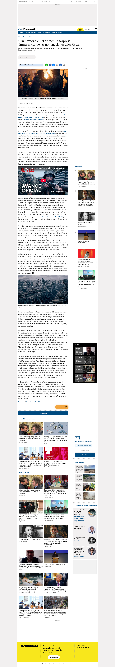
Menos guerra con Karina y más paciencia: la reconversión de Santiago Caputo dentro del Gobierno (29, 517)
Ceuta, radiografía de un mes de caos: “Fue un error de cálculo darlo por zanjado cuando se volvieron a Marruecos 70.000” (30, 464)
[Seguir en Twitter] (77, 647)
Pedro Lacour (22, 522)
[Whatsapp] (46, 65)
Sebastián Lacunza (23, 442)
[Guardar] (64, 65)
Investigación (46, 32)
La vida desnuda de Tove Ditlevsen (30, 539)
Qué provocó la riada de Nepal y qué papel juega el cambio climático (79, 478)
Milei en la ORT (30, 1)
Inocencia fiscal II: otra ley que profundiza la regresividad (28, 588)
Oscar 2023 (37, 401)
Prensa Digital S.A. (46, 663)
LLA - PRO (78, 1)
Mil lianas (94, 1)
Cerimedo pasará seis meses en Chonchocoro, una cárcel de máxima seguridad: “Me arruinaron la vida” (31, 566)
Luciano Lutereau (89, 1)
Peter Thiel (39, 1)
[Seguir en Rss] (88, 647)
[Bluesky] (53, 65)
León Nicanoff (47, 617)
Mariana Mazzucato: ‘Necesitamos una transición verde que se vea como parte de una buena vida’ (79, 487)
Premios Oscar (24, 36)
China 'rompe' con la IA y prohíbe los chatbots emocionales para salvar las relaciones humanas (85, 262)
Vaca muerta (73, 1)
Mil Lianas (54, 32)
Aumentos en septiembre (65, 1)
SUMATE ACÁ (54, 657)
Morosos (35, 1)
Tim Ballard (51, 1)
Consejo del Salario (45, 1)
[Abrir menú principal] (96, 29)
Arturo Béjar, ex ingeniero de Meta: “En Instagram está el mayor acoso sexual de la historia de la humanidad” (55, 542)
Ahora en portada (24, 472)
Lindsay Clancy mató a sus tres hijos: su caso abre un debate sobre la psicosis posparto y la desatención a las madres (56, 439)
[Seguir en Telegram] (81, 647)
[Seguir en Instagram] (83, 647)
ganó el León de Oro (35, 117)
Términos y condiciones (68, 663)
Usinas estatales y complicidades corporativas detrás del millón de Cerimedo (29, 438)
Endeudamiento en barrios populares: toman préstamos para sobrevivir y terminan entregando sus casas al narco (55, 612)
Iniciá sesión (87, 29)
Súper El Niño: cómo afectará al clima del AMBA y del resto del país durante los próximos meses (79, 495)
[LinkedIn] (60, 65)
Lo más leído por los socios (27, 419)
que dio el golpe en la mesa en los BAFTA (48, 217)
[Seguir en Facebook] (79, 647)
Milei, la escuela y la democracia (54, 564)
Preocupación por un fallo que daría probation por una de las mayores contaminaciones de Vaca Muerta (80, 469)
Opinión (40, 32)
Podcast (60, 32)
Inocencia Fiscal (83, 1)
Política (21, 32)
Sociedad (33, 32)
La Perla (55, 1)
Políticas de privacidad (56, 663)
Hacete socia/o (80, 30)
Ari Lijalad (59, 1)
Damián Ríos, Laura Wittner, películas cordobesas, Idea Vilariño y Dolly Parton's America (56, 463)
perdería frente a (28, 119)
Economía (27, 32)
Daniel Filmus (47, 566)
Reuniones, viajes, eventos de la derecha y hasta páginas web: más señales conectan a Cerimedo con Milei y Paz (55, 492)
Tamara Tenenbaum (49, 467)
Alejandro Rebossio (48, 520)
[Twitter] (57, 65)
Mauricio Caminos (48, 497)
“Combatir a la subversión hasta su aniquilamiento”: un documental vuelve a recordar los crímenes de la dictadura (79, 360)
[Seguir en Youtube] (86, 647)
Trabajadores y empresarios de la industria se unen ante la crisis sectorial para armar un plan (54, 516)
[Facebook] (50, 65)
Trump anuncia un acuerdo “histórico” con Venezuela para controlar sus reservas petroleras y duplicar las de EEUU (55, 589)
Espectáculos (21, 401)
